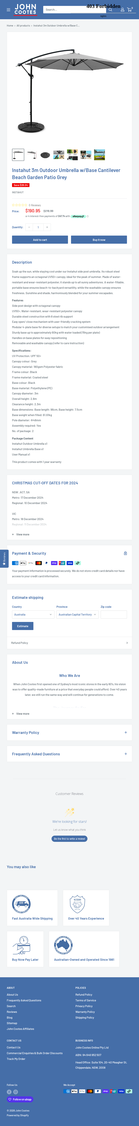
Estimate (22, 626)
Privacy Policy (84, 1006)
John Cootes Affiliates (20, 1028)
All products (23, 25)
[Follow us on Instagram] (15, 1091)
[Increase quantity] (47, 227)
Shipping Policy (84, 1017)
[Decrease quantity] (29, 227)
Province (61, 606)
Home (10, 25)
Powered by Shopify (18, 1115)
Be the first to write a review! (69, 838)
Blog (9, 1017)
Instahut (18, 192)
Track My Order (16, 1058)
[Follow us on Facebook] (9, 1091)
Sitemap (12, 1023)
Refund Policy (19, 642)
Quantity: (17, 227)
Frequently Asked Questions (24, 1000)
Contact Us (13, 1047)
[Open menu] (8, 9)
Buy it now (99, 239)
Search (11, 1006)
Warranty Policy (85, 1011)
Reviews (12, 1011)
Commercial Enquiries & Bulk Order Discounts (35, 1053)
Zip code (106, 606)
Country (17, 606)
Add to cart (40, 239)
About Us (12, 994)
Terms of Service (85, 1000)
